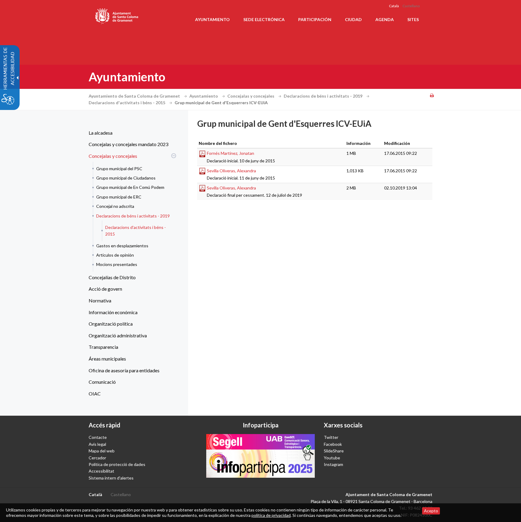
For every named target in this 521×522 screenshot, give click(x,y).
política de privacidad (271, 515)
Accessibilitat (101, 471)
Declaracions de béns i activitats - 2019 (323, 95)
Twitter (331, 437)
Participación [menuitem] (314, 19)
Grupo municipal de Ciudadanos (126, 177)
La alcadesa (100, 133)
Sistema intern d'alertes (111, 477)
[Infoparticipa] (260, 455)
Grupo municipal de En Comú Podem (130, 187)
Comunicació (102, 382)
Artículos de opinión (115, 255)
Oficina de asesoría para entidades (124, 370)
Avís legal (97, 444)
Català (394, 6)
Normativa (100, 300)
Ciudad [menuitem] (353, 19)
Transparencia (103, 347)
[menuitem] (131, 133)
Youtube (332, 457)
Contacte (98, 437)
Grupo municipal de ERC (118, 196)
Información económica (113, 312)
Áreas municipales (107, 358)
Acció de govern (105, 289)
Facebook (333, 444)
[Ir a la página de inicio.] (117, 15)
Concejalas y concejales (251, 95)
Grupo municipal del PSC (119, 168)
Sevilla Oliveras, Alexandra (231, 170)
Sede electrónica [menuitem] (264, 19)
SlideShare (334, 450)
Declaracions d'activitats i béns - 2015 (127, 102)
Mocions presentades (116, 264)
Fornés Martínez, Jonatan (230, 153)
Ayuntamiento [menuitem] (212, 19)
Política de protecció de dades (117, 464)
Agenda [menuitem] (384, 19)
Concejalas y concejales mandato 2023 (128, 144)
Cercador (97, 457)
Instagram (333, 464)
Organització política (111, 324)
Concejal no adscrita (115, 206)
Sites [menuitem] (413, 19)
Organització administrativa (118, 335)
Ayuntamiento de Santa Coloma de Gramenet (135, 95)
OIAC (95, 393)
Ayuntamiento (204, 95)
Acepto (431, 510)
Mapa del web (102, 450)
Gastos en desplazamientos (122, 245)
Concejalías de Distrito (112, 277)
